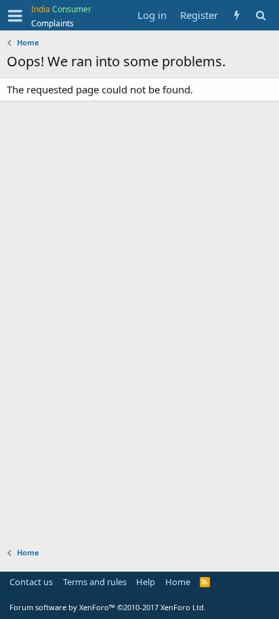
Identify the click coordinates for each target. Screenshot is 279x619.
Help (145, 582)
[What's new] (237, 15)
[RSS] (205, 581)
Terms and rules (95, 582)
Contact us (31, 582)
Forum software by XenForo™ (107, 607)
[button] (15, 15)
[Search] (260, 15)
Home (177, 582)
